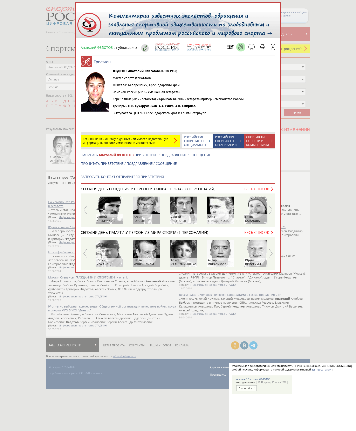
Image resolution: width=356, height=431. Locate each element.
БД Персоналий (321, 369)
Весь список (256, 188)
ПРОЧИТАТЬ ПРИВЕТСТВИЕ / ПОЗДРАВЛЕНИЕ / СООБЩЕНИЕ (129, 163)
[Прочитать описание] (240, 47)
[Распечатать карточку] (262, 47)
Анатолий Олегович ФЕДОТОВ (253, 379)
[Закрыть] (272, 47)
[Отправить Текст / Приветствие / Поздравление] (251, 47)
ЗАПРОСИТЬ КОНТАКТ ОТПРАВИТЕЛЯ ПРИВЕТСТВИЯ (122, 177)
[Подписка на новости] (230, 47)
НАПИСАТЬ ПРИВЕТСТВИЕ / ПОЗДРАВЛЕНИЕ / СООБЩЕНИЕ (146, 155)
